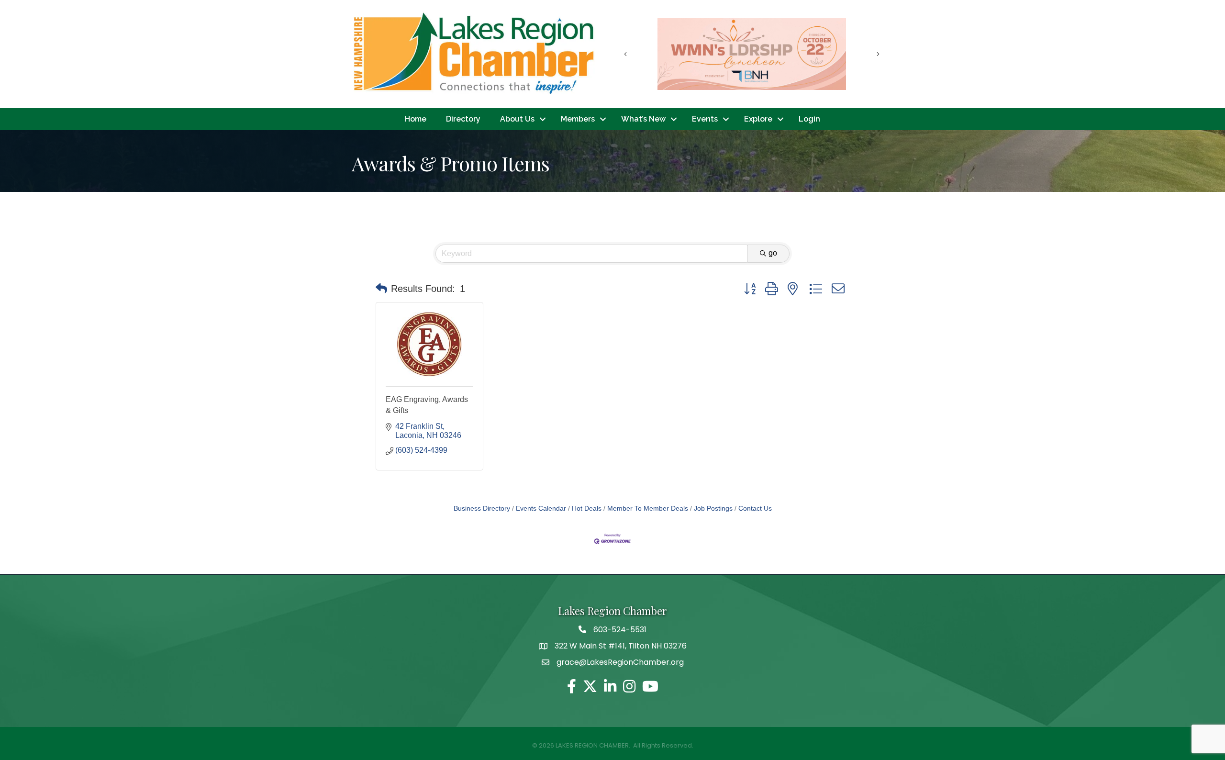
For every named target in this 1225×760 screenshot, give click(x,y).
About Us (517, 118)
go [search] (772, 253)
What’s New (643, 118)
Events (705, 118)
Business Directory (482, 508)
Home (415, 118)
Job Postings (713, 508)
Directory (463, 118)
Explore (758, 118)
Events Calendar (541, 508)
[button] (381, 288)
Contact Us (755, 508)
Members (578, 118)
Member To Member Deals (647, 508)
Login (809, 118)
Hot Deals (586, 508)
